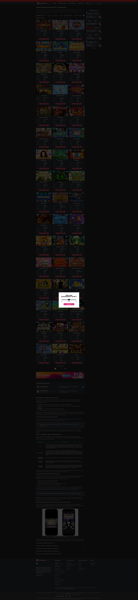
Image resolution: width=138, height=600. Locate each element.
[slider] (69, 299)
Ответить (69, 304)
